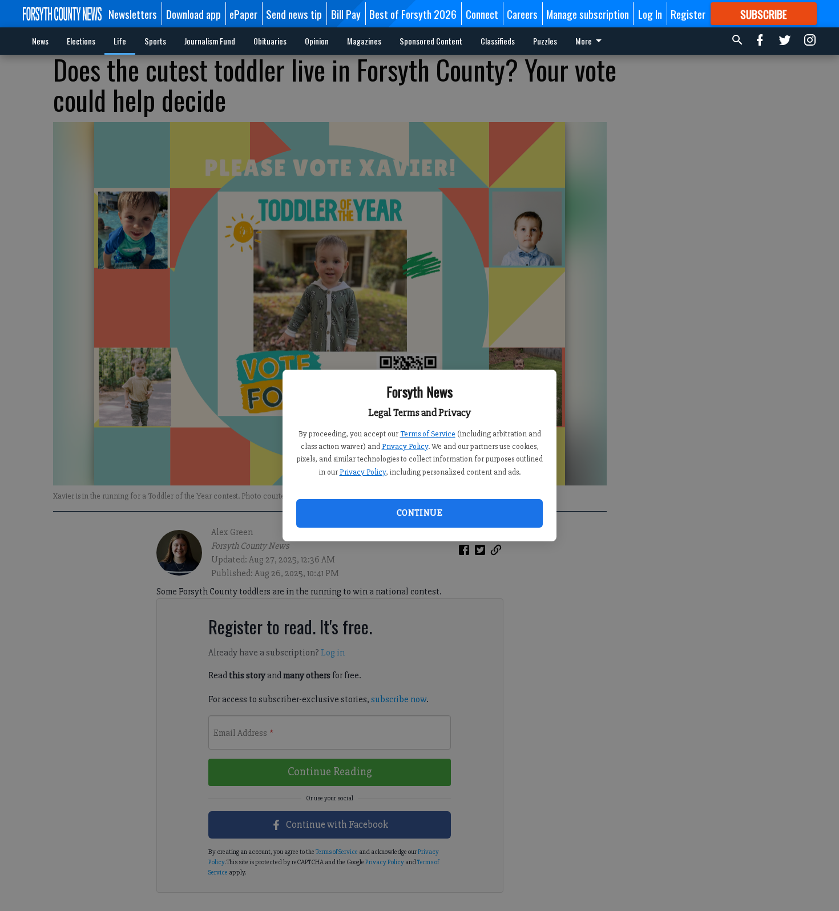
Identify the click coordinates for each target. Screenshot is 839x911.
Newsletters (132, 13)
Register (688, 13)
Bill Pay (346, 13)
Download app (193, 13)
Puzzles (545, 41)
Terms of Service (427, 434)
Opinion (317, 41)
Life (120, 41)
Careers (522, 13)
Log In (650, 13)
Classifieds (498, 41)
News (40, 41)
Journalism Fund (209, 41)
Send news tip (294, 13)
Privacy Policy (405, 446)
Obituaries (270, 41)
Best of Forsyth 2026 (413, 13)
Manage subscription (587, 13)
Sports (155, 41)
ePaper (243, 13)
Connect (482, 13)
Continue (419, 513)
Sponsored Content (431, 41)
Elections (81, 41)
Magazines (364, 41)
